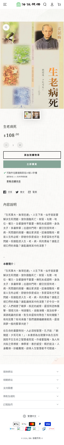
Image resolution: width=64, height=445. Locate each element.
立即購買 (32, 164)
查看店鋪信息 (14, 181)
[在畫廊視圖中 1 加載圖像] (28, 115)
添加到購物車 (32, 154)
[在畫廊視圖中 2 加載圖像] (36, 115)
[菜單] (5, 4)
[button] (44, 4)
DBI (30, 438)
